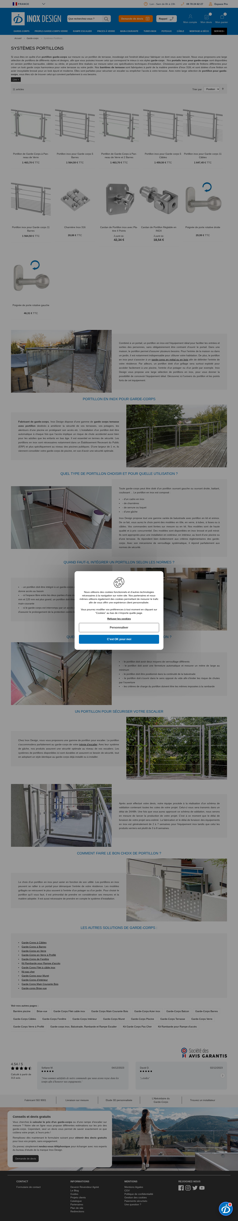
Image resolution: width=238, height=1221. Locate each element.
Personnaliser (119, 627)
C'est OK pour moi (119, 639)
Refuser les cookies (119, 618)
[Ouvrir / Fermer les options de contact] (226, 1209)
